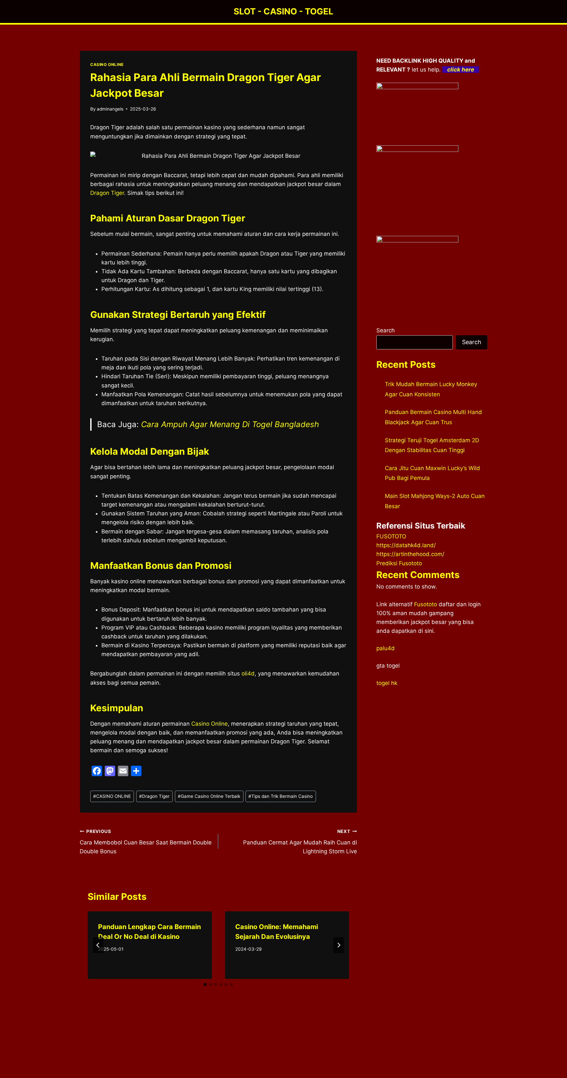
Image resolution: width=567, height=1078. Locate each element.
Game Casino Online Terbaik (209, 796)
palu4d (385, 648)
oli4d (248, 673)
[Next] (338, 945)
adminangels (110, 109)
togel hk (386, 683)
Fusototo (425, 604)
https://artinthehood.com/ (410, 554)
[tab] (205, 984)
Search (385, 330)
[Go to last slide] (98, 945)
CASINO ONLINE (107, 64)
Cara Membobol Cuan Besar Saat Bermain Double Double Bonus (146, 842)
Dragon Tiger (107, 193)
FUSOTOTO (391, 536)
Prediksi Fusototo (399, 563)
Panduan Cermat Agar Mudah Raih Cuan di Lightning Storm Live (300, 842)
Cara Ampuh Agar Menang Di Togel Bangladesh (230, 424)
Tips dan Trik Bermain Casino (280, 796)
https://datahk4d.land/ (406, 545)
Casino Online (209, 723)
